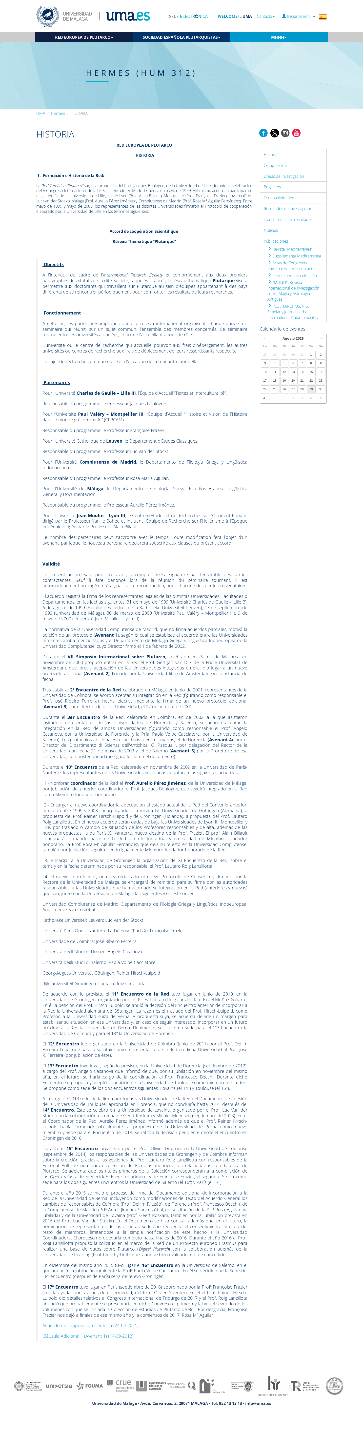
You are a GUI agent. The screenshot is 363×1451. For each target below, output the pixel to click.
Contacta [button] (264, 16)
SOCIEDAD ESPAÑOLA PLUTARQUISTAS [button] (180, 37)
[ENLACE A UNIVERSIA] (59, 1385)
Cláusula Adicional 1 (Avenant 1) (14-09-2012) (87, 1336)
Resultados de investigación (288, 208)
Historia (270, 154)
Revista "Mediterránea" (292, 249)
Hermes (58, 113)
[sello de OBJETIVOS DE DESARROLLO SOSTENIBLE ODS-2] (28, 1385)
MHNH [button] (277, 37)
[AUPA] (151, 1385)
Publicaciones (276, 241)
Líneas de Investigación (284, 176)
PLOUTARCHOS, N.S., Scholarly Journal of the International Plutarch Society (292, 311)
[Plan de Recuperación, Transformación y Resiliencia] (304, 1385)
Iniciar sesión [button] (299, 16)
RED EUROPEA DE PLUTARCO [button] (83, 37)
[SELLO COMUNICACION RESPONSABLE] (181, 1385)
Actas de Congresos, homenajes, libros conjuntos (291, 265)
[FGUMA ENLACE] (89, 1385)
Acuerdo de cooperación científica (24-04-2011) (90, 1325)
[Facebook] (263, 132)
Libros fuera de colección (294, 275)
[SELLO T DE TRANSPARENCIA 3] (212, 1385)
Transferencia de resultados (288, 219)
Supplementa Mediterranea (296, 256)
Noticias (271, 230)
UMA (40, 113)
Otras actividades (279, 197)
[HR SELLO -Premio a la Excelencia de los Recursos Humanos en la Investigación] (273, 1385)
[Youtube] (296, 132)
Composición (275, 165)
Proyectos (272, 187)
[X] (274, 132)
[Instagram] (285, 132)
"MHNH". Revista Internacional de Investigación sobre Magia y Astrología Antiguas (293, 291)
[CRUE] (120, 1385)
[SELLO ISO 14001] (243, 1385)
